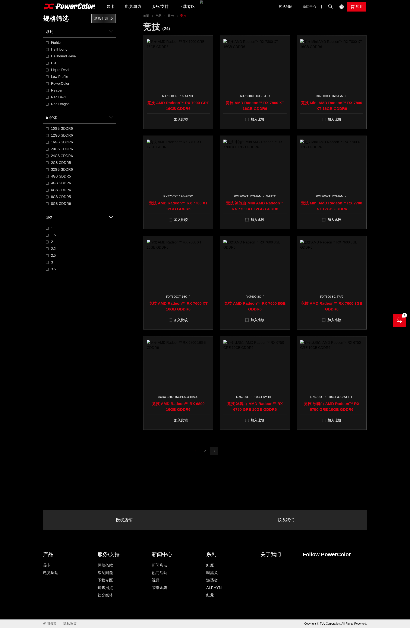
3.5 (53, 269)
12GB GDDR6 (62, 135)
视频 (156, 580)
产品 (158, 15)
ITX (53, 63)
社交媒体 (105, 595)
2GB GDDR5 (61, 163)
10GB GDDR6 (62, 128)
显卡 (111, 6)
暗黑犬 (212, 573)
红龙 (210, 595)
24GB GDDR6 (62, 156)
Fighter (56, 42)
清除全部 (101, 18)
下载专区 (187, 6)
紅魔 (210, 565)
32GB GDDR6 (62, 169)
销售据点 (105, 588)
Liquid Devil (60, 70)
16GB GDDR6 (62, 142)
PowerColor (60, 83)
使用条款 (50, 623)
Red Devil (58, 97)
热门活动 (159, 573)
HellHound (59, 49)
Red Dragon (60, 104)
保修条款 (105, 565)
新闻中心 (309, 6)
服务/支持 (160, 6)
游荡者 (212, 580)
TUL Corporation (330, 623)
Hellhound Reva (63, 56)
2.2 (53, 249)
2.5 (53, 255)
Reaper (56, 90)
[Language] (341, 6)
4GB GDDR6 (61, 183)
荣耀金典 (159, 588)
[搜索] (330, 7)
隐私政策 (70, 623)
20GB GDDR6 (62, 149)
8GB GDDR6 (61, 203)
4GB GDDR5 (61, 176)
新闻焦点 (159, 565)
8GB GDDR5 (61, 197)
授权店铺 (124, 519)
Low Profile (59, 77)
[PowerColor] (69, 6)
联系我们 (285, 519)
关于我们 (271, 554)
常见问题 (285, 6)
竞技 (183, 15)
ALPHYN (214, 588)
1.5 (53, 235)
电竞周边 (133, 6)
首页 (146, 15)
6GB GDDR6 (61, 190)
